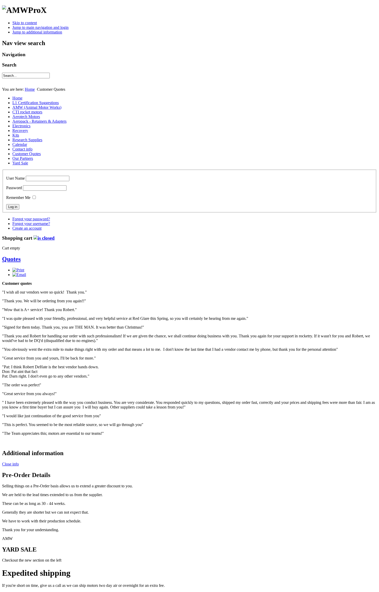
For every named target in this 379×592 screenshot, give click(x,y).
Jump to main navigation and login (40, 27)
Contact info (22, 149)
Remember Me (18, 197)
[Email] (19, 274)
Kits (15, 135)
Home (30, 89)
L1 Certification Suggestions (35, 103)
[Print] (18, 270)
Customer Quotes (26, 154)
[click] (44, 238)
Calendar (19, 144)
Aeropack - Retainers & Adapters (39, 121)
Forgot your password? (31, 219)
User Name (15, 178)
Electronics (21, 126)
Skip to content (24, 23)
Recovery (20, 130)
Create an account (27, 228)
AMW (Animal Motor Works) (36, 107)
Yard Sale (20, 163)
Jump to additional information (37, 32)
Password (14, 188)
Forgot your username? (31, 223)
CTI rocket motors (27, 112)
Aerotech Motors (26, 116)
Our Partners (22, 158)
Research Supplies (27, 140)
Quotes (11, 259)
